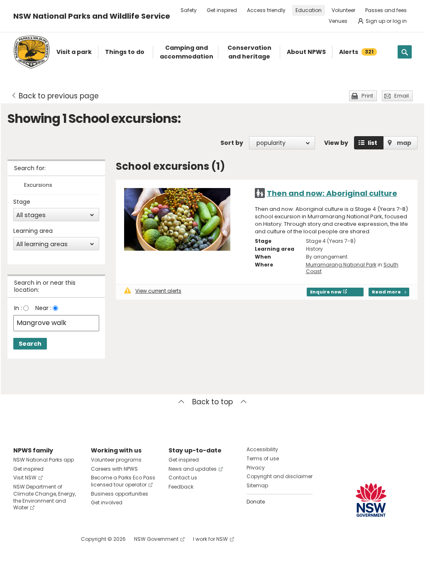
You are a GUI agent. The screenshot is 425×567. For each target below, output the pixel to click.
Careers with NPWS (114, 468)
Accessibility (262, 449)
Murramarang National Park (341, 264)
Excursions (38, 185)
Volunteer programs (116, 459)
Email (401, 96)
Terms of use (263, 458)
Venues (338, 20)
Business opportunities (119, 493)
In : (18, 308)
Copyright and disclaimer (280, 476)
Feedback (181, 486)
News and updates (193, 468)
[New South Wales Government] (371, 500)
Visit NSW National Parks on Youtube (56, 539)
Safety (189, 10)
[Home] (31, 52)
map (404, 143)
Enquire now (326, 291)
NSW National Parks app (43, 459)
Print (367, 96)
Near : (43, 308)
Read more (386, 291)
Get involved (106, 502)
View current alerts (158, 290)
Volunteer (343, 10)
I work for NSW (210, 539)
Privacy (256, 467)
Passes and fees (386, 10)
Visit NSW (25, 477)
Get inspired (222, 10)
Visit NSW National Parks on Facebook (21, 539)
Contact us (183, 477)
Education (309, 10)
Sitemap (257, 485)
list (372, 143)
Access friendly (266, 10)
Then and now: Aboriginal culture (332, 193)
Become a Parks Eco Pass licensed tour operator (123, 481)
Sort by (231, 143)
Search (30, 344)
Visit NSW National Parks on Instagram (38, 539)
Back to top (212, 402)
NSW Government (156, 539)
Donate (256, 501)
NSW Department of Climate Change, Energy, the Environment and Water (44, 497)
